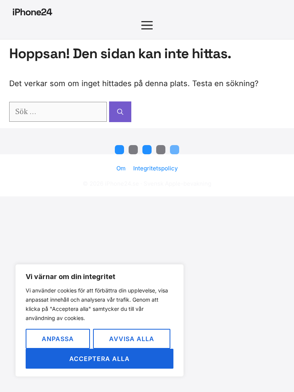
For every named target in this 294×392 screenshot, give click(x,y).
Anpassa (58, 339)
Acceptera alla (99, 359)
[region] (99, 320)
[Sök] (120, 111)
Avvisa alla (131, 339)
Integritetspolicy (155, 168)
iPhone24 (32, 12)
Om (121, 168)
